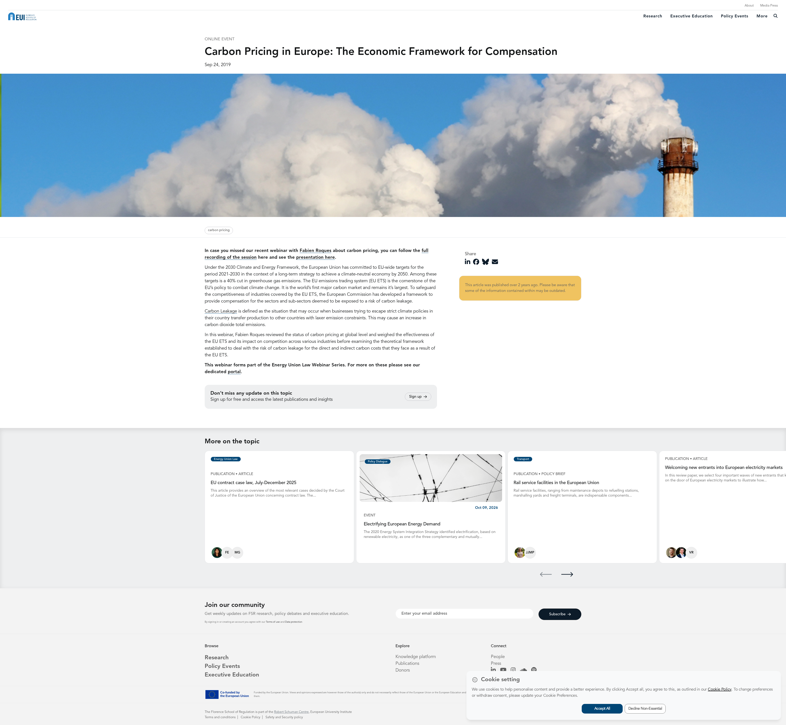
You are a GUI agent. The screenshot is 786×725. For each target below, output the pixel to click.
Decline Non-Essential (645, 708)
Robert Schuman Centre (291, 712)
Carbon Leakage (221, 311)
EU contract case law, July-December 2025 (253, 483)
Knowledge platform (415, 657)
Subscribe (557, 614)
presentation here (315, 257)
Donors (402, 670)
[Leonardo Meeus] (681, 552)
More (762, 16)
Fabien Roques (315, 250)
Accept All (602, 708)
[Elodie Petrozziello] (520, 552)
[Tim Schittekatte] (671, 552)
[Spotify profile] (534, 670)
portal (234, 372)
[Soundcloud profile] (523, 670)
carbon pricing (219, 230)
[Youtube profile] (503, 670)
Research (652, 16)
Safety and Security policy (284, 717)
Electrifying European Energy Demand (402, 524)
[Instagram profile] (513, 670)
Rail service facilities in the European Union (556, 483)
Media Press (769, 5)
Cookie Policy (250, 717)
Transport (523, 459)
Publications (407, 663)
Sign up (415, 397)
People (498, 657)
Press (496, 663)
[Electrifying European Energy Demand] (431, 478)
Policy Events (734, 16)
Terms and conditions (220, 717)
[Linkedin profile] (493, 670)
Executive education (691, 16)
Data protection (293, 622)
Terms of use (273, 622)
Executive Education (232, 675)
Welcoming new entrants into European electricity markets (724, 467)
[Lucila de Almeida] (217, 552)
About (749, 5)
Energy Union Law (226, 459)
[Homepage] (22, 16)
